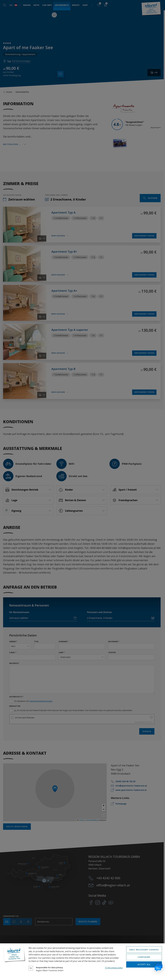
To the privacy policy (114, 968)
